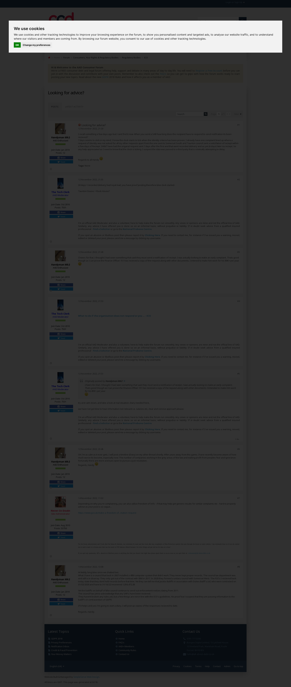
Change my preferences (36, 45)
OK (17, 45)
